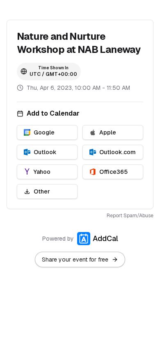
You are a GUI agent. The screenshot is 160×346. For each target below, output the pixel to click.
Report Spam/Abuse (130, 215)
